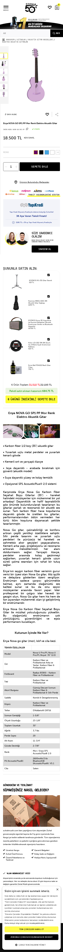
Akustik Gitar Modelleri (40, 40)
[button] (31, 944)
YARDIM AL (44, 249)
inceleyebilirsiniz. (37, 923)
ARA (58, 33)
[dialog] (31, 918)
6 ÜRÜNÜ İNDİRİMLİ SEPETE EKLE (31, 399)
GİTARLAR (21, 40)
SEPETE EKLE (39, 166)
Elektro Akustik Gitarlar (15, 42)
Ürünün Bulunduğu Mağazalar (34, 182)
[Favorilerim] (50, 7)
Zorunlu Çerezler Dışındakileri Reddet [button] (32, 937)
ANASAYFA (10, 40)
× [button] (57, 889)
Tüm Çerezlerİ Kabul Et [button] (31, 929)
